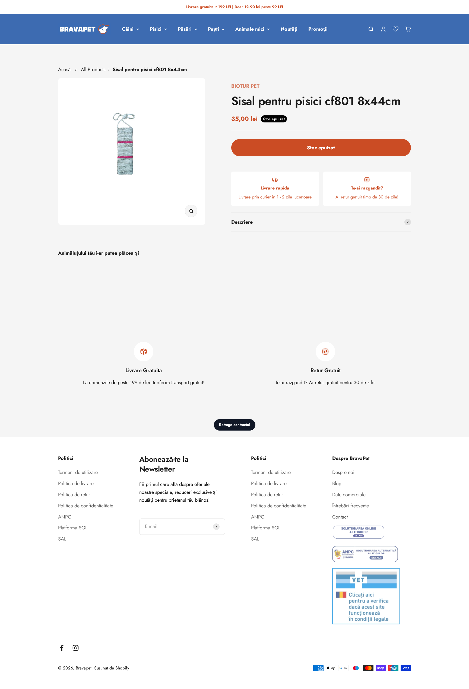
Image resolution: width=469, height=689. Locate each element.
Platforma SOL (72, 527)
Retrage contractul (234, 424)
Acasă (64, 69)
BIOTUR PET (245, 86)
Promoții (318, 29)
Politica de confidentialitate (85, 505)
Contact (340, 516)
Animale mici (249, 29)
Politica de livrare (76, 483)
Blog (336, 483)
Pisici (155, 29)
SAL (62, 538)
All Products (93, 69)
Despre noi (343, 472)
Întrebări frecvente (350, 505)
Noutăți (289, 29)
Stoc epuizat (321, 147)
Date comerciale (349, 494)
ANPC (64, 516)
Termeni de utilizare (78, 472)
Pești (213, 29)
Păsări (185, 29)
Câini (128, 29)
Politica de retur (74, 494)
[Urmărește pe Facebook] (61, 648)
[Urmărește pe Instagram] (75, 648)
